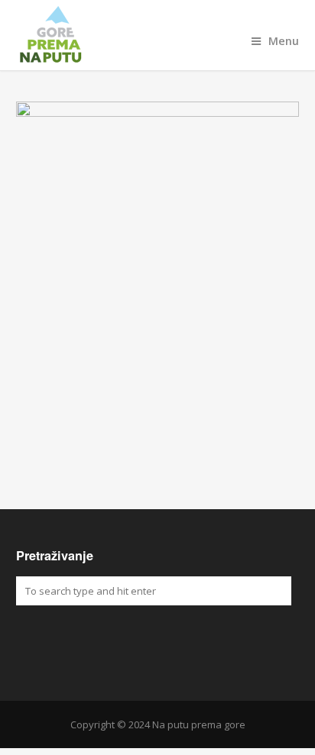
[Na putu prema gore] (158, 35)
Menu (283, 41)
